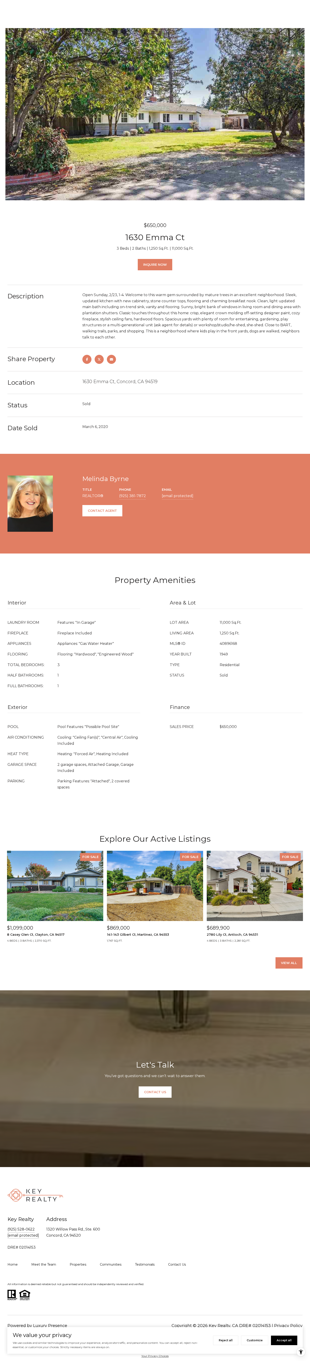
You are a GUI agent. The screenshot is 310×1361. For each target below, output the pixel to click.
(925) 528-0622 (21, 1229)
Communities (110, 1264)
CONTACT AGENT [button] (102, 511)
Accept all (284, 1340)
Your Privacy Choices (155, 1356)
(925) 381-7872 (132, 496)
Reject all (226, 1340)
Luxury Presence (50, 1325)
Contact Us (177, 1264)
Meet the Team (43, 1264)
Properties (78, 1264)
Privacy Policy (288, 1325)
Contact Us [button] (155, 1092)
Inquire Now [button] (155, 265)
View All (289, 963)
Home (12, 1264)
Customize (255, 1340)
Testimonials (145, 1264)
